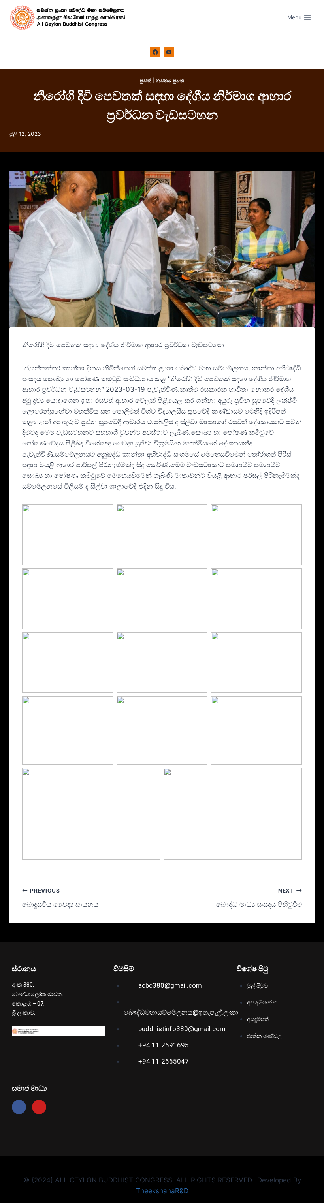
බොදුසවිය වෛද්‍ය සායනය (60, 897)
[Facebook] (155, 52)
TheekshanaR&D (162, 1191)
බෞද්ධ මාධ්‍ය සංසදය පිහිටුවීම (259, 897)
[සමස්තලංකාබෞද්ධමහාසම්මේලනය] (70, 17)
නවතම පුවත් (170, 80)
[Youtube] (39, 1107)
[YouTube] (169, 52)
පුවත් (145, 80)
